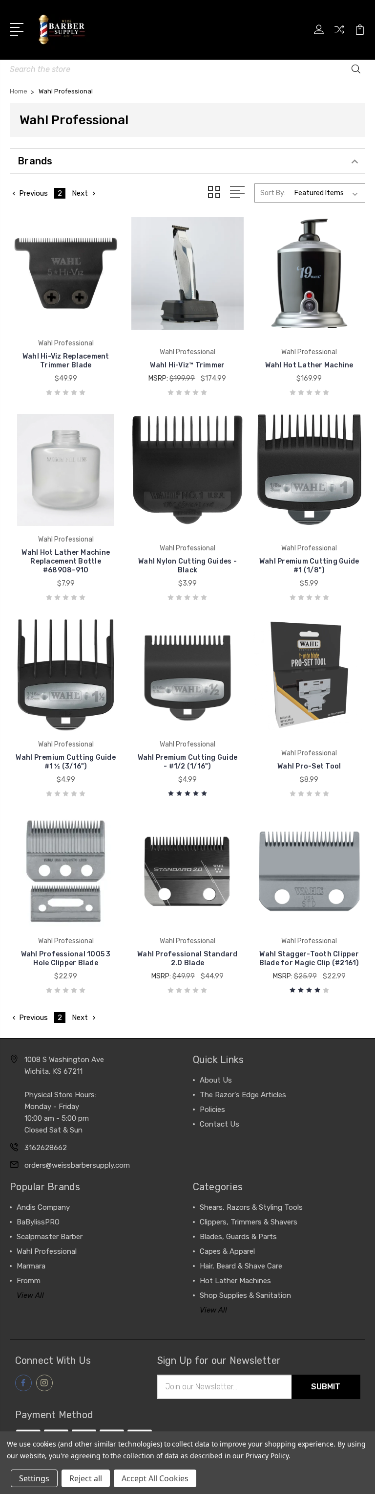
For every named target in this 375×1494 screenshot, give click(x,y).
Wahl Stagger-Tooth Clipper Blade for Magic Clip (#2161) (309, 958)
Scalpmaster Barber (50, 1236)
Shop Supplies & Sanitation (245, 1295)
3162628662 (45, 1147)
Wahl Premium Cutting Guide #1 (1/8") (309, 565)
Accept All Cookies (155, 1478)
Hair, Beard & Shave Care (241, 1266)
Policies (212, 1109)
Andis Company (43, 1207)
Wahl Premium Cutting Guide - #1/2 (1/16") (188, 761)
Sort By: (273, 193)
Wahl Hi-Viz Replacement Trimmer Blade (65, 360)
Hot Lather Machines (235, 1280)
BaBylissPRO (38, 1222)
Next (80, 193)
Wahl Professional (47, 1251)
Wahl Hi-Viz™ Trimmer (187, 365)
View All (30, 1295)
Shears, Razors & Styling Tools (251, 1207)
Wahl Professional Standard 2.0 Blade (187, 958)
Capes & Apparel (227, 1251)
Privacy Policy (267, 1455)
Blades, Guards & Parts (238, 1236)
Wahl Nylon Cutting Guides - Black (187, 565)
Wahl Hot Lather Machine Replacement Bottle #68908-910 (65, 561)
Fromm (29, 1280)
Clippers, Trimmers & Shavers (248, 1222)
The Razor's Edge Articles (243, 1094)
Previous (33, 193)
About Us (216, 1080)
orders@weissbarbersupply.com (77, 1165)
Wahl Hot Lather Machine (309, 365)
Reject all (85, 1478)
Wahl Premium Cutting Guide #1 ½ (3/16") (66, 761)
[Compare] (339, 35)
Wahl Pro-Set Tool (309, 766)
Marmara (31, 1266)
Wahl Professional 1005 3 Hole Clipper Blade (66, 958)
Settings (34, 1478)
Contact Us (219, 1124)
